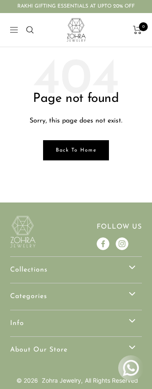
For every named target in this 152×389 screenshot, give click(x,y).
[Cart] (137, 30)
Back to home (76, 150)
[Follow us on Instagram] (122, 243)
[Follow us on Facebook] (103, 243)
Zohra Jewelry (61, 380)
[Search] (30, 30)
